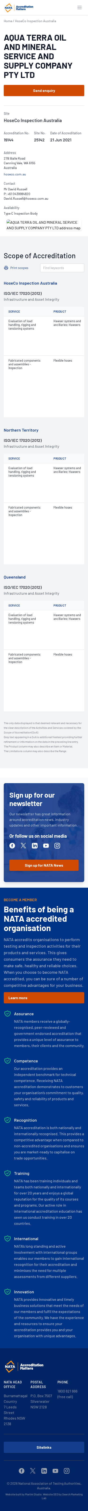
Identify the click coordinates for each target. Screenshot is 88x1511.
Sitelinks (44, 1447)
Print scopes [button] (19, 268)
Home (8, 21)
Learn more (17, 997)
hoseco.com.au (15, 174)
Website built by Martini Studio (23, 1494)
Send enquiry (44, 90)
